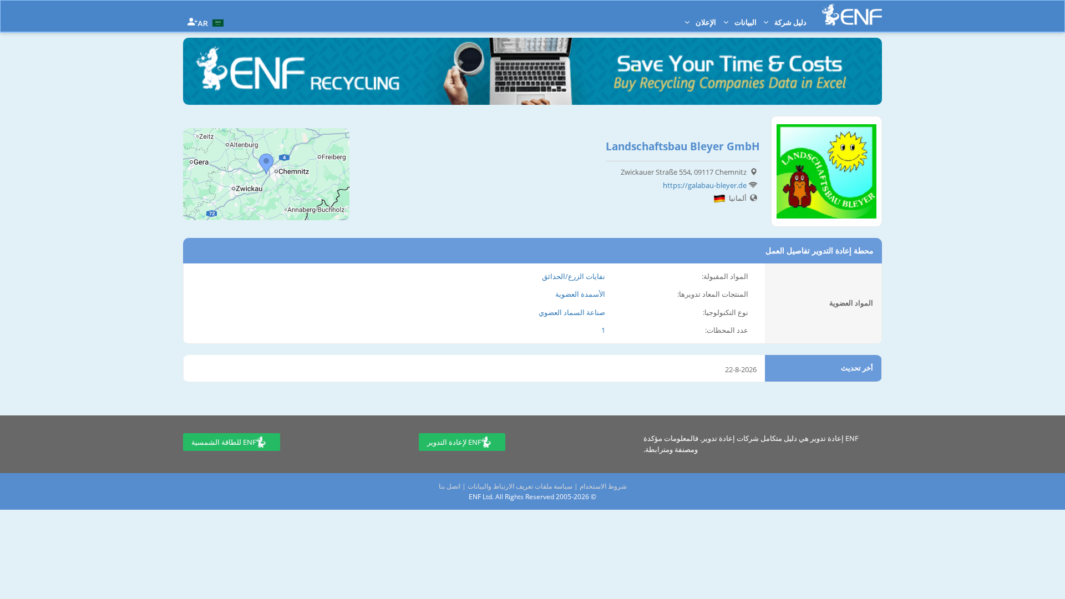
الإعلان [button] (705, 22)
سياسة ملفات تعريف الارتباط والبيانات (520, 486)
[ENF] (852, 14)
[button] (211, 22)
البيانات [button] (745, 22)
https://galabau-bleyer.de (705, 185)
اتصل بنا (449, 486)
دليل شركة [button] (790, 22)
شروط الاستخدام (603, 486)
